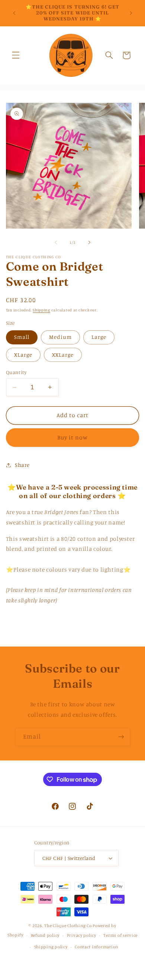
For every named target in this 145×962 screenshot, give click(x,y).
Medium (60, 337)
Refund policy (45, 935)
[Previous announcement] (14, 13)
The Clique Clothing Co (67, 925)
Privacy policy (81, 935)
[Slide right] (89, 242)
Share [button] (22, 465)
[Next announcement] (131, 13)
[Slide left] (56, 242)
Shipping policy (51, 946)
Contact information (96, 946)
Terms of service (120, 935)
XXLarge (63, 354)
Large (98, 337)
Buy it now (72, 437)
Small (21, 337)
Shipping (41, 310)
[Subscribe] (121, 737)
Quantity (16, 372)
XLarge (23, 354)
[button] (15, 55)
